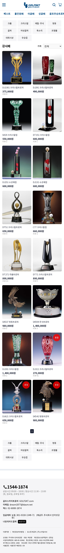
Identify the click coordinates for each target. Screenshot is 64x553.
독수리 (39, 30)
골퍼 (10, 30)
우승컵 (25, 37)
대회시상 (10, 37)
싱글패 (42, 13)
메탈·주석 (39, 23)
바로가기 (22, 522)
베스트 (7, 13)
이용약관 (6, 532)
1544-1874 (17, 487)
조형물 (54, 30)
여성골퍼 (24, 30)
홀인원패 (19, 13)
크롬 (10, 23)
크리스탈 (24, 23)
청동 (54, 23)
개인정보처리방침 (18, 532)
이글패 (31, 13)
